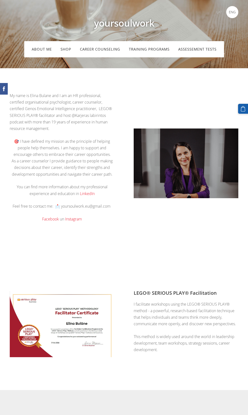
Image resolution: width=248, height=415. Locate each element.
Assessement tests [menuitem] (197, 49)
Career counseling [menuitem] (100, 49)
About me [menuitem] (42, 49)
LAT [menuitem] (219, 12)
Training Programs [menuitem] (149, 49)
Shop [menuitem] (66, 49)
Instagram (73, 219)
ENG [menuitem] (232, 12)
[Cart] (243, 109)
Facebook (50, 219)
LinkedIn (87, 193)
